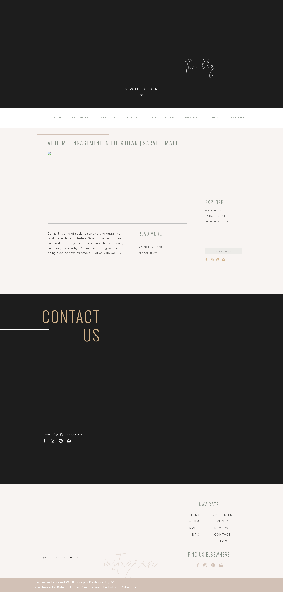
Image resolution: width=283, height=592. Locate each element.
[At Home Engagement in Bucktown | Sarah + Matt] (117, 187)
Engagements (147, 253)
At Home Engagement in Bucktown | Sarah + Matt (113, 143)
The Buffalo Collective (118, 587)
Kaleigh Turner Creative (75, 587)
